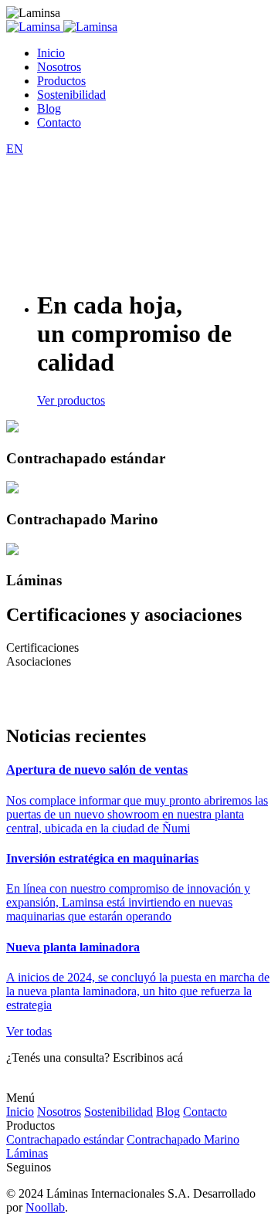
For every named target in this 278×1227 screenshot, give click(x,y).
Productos (61, 80)
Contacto (59, 122)
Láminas (27, 1153)
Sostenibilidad (71, 94)
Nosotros (59, 66)
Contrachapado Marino (183, 1139)
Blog (49, 108)
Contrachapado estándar (65, 1139)
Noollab (45, 1207)
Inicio (51, 52)
